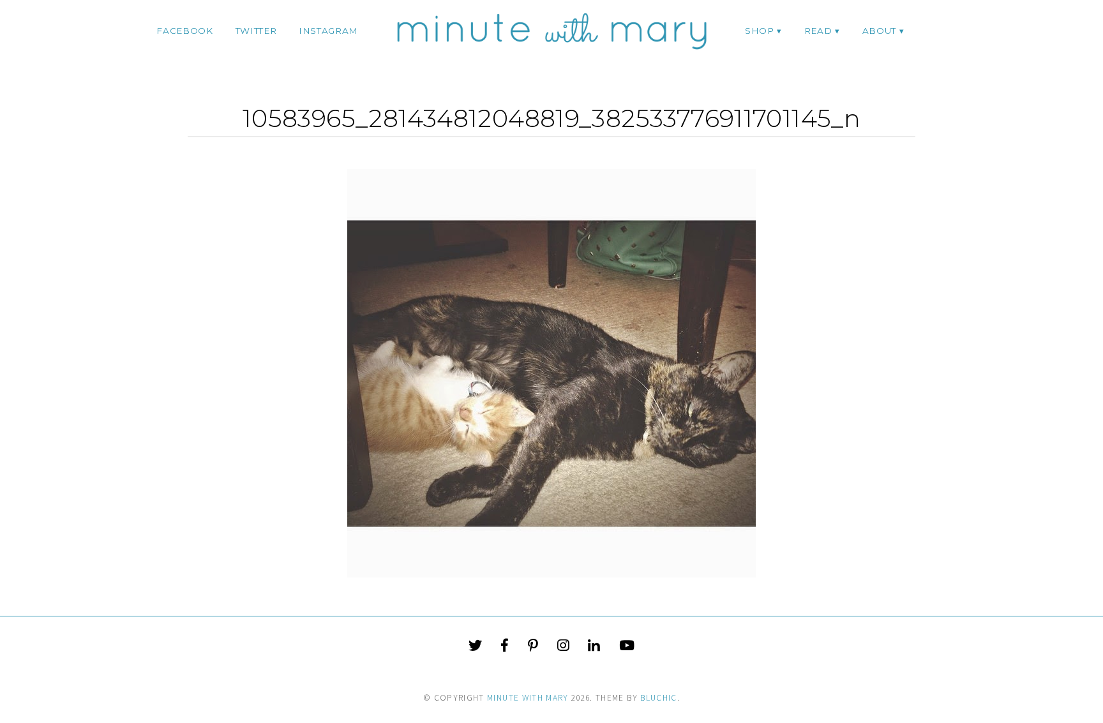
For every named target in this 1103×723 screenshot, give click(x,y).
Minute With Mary (528, 697)
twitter (256, 31)
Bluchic (658, 697)
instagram (328, 31)
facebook (184, 31)
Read (818, 31)
